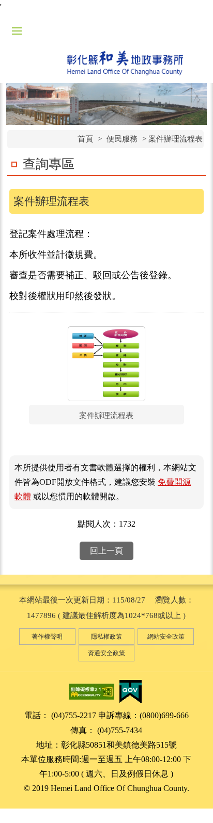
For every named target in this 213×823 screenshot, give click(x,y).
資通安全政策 (106, 653)
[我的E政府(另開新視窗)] (130, 691)
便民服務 (122, 139)
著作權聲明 (47, 637)
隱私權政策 (106, 637)
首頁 (85, 139)
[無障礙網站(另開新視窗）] (91, 691)
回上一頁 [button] (106, 551)
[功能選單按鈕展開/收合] (16, 31)
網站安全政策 (166, 637)
